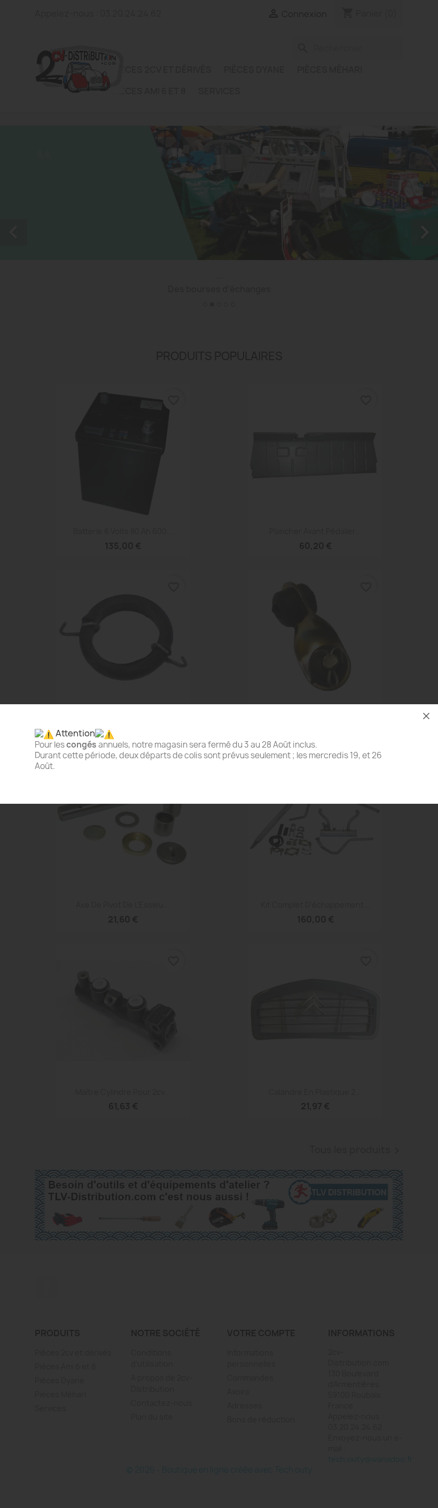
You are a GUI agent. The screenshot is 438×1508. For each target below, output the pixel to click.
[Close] (426, 716)
